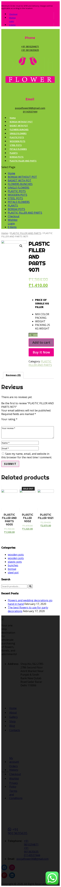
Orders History (11, 768)
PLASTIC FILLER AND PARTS (23, 160)
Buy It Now (41, 352)
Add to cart (41, 342)
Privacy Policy (11, 784)
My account (11, 760)
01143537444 (30, 111)
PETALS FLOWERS (18, 149)
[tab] (13, 375)
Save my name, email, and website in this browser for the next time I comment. (26, 455)
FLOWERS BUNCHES (19, 129)
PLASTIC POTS (17, 137)
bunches (13, 565)
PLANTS (14, 153)
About (11, 712)
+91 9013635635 (30, 50)
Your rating (9, 419)
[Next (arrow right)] (55, 443)
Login (11, 21)
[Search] (30, 586)
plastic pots (15, 562)
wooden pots (16, 554)
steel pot (13, 572)
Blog (11, 726)
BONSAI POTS (17, 157)
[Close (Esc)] (57, 3)
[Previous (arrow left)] (5, 443)
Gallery (11, 717)
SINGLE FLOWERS (18, 133)
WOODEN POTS (17, 141)
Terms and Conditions (11, 794)
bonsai (12, 569)
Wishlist (12, 17)
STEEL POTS (16, 145)
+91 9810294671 (30, 46)
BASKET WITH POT (19, 125)
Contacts (11, 730)
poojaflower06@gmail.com (30, 108)
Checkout (13, 14)
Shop (11, 721)
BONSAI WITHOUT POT (21, 121)
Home (13, 117)
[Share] (50, 3)
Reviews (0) (13, 375)
